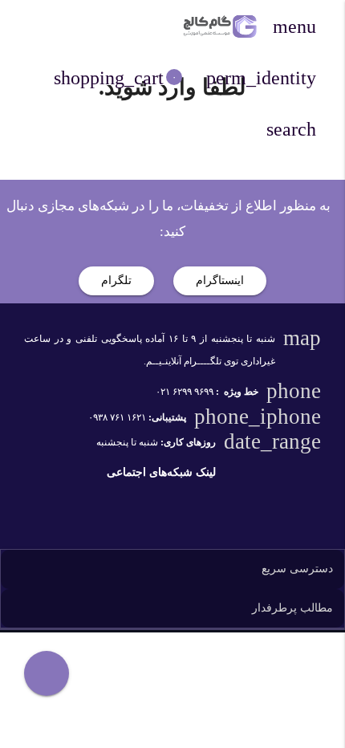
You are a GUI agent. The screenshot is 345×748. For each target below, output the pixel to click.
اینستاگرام (220, 280)
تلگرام (116, 280)
